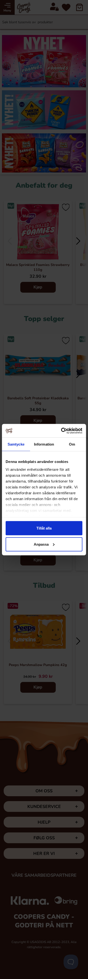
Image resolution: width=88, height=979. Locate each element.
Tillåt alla (44, 528)
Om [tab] (72, 444)
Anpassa (41, 544)
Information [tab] (44, 444)
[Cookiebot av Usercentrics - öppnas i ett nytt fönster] (62, 430)
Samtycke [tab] (16, 444)
